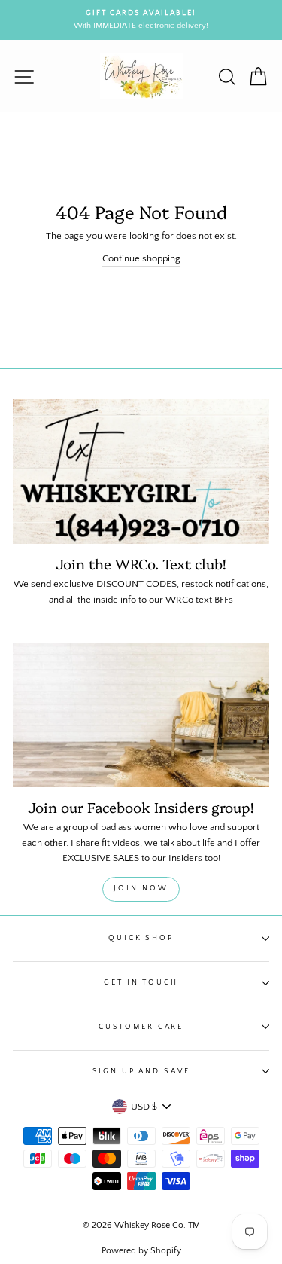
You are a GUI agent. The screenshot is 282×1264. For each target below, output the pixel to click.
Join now (141, 888)
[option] (141, 20)
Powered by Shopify (141, 1251)
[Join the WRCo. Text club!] (141, 471)
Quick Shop (141, 938)
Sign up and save (141, 1071)
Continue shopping (141, 258)
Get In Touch (140, 982)
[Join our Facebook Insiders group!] (141, 715)
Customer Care (141, 1026)
